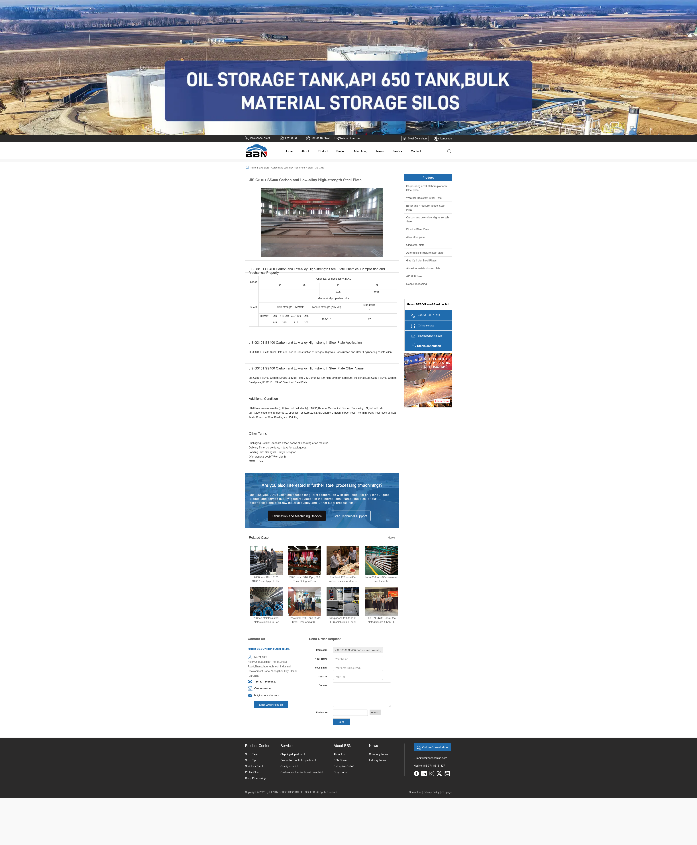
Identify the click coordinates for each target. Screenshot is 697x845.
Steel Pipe (251, 669)
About (305, 60)
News (380, 60)
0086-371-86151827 (260, 47)
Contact (416, 60)
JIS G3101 (320, 76)
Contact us (415, 701)
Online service (262, 597)
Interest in (321, 558)
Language (446, 47)
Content (323, 594)
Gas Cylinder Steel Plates (421, 169)
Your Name (321, 567)
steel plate (264, 76)
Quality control (288, 675)
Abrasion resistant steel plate (423, 177)
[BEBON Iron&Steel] (256, 60)
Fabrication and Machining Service (297, 424)
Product (323, 60)
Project (340, 60)
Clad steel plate (415, 153)
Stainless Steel (254, 675)
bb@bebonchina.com (347, 47)
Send (342, 630)
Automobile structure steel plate (424, 161)
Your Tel (322, 585)
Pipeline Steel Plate (417, 138)
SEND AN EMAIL (321, 47)
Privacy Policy (431, 701)
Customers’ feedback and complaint (301, 681)
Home (289, 60)
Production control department (298, 669)
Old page (446, 701)
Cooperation (341, 681)
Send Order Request (271, 613)
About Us (339, 663)
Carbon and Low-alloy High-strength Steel (292, 76)
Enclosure (321, 621)
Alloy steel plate (415, 146)
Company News (378, 663)
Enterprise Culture (344, 675)
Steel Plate (251, 663)
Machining (361, 60)
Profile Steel (252, 681)
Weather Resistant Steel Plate (424, 106)
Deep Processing (416, 192)
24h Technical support (351, 424)
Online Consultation (435, 656)
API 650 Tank (414, 185)
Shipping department (292, 663)
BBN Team (340, 669)
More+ (391, 446)
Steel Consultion (417, 47)
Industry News (377, 669)
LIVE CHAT (291, 47)
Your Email (321, 576)
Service (397, 60)
